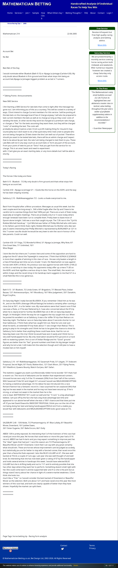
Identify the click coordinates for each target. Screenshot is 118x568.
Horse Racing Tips (13, 23)
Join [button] (27, 13)
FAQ (86, 13)
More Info (102, 45)
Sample (35, 13)
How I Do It (43, 16)
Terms (92, 545)
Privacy (92, 548)
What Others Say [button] (54, 13)
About (93, 13)
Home (10, 13)
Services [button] (18, 13)
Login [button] (109, 13)
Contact (101, 13)
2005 (24, 23)
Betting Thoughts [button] (73, 13)
